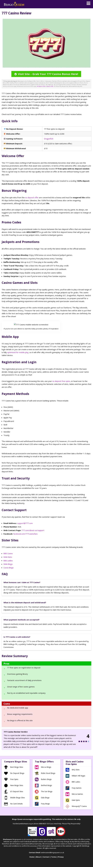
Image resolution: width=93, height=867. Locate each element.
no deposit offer (32, 197)
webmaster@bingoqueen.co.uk (52, 852)
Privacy (61, 857)
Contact (46, 857)
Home (31, 857)
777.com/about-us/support (33, 530)
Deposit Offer (50, 86)
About (38, 857)
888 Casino (8, 553)
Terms (53, 857)
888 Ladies (8, 560)
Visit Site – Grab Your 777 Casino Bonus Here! (48, 74)
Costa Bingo (9, 567)
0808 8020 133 (44, 823)
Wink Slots (8, 557)
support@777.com (25, 523)
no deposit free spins (61, 381)
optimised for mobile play (17, 352)
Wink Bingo (8, 564)
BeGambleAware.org (23, 823)
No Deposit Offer (41, 86)
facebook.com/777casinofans (25, 534)
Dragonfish (48, 138)
